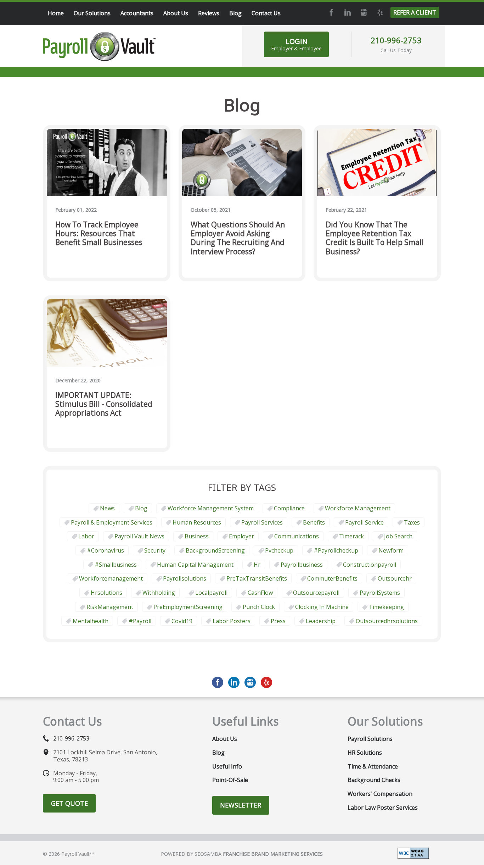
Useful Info (227, 766)
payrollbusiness (302, 565)
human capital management (195, 565)
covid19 (181, 621)
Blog (141, 508)
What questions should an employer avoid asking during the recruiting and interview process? (238, 238)
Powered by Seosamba (242, 853)
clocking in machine (322, 607)
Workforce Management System (211, 508)
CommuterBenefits (332, 578)
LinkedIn (347, 12)
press (278, 621)
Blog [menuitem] (235, 13)
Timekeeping (386, 607)
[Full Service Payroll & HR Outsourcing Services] (99, 46)
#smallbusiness (116, 565)
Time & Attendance (373, 766)
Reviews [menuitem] (208, 13)
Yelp (379, 12)
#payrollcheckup (336, 550)
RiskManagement (109, 607)
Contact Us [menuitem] (266, 13)
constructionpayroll (369, 565)
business (197, 536)
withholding (158, 593)
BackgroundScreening (215, 550)
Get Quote (69, 803)
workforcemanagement (111, 578)
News (107, 508)
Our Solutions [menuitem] (92, 13)
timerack (351, 536)
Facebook (331, 12)
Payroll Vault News (139, 536)
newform (391, 550)
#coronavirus (105, 550)
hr (257, 565)
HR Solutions (365, 752)
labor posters (232, 621)
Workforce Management (357, 508)
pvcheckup (279, 550)
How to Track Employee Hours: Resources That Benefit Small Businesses (98, 233)
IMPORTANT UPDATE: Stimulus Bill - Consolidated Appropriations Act (103, 404)
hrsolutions (106, 593)
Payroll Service (364, 522)
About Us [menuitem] (175, 13)
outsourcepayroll (316, 593)
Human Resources (197, 522)
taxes (412, 522)
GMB (363, 12)
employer (241, 536)
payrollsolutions (184, 578)
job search (398, 536)
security (154, 550)
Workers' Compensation (380, 794)
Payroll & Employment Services (111, 522)
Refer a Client (414, 12)
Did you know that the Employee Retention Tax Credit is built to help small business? (375, 238)
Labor (86, 536)
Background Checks (374, 780)
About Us (224, 739)
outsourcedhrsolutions (387, 621)
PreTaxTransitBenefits (256, 578)
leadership (321, 621)
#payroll (140, 621)
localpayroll (211, 593)
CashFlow (260, 593)
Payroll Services (262, 522)
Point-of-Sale (230, 780)
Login (296, 44)
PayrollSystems (380, 593)
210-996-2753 (396, 40)
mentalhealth (90, 621)
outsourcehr (395, 578)
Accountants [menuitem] (136, 13)
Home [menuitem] (56, 13)
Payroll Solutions (370, 739)
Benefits (314, 522)
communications (296, 536)
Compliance (289, 508)
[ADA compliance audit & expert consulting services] (413, 852)
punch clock (259, 607)
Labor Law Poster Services (383, 807)
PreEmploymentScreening (188, 607)
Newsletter (240, 805)
